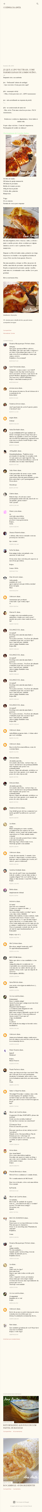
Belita (11, 889)
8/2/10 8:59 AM (13, 382)
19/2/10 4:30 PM (14, 883)
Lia (10, 824)
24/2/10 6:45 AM (14, 1044)
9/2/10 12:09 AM (14, 505)
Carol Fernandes (15, 367)
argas (11, 418)
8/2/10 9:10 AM (13, 398)
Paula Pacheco (14, 1069)
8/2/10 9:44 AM (13, 412)
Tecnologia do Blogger (22, 1502)
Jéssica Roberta (15, 532)
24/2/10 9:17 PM (14, 1063)
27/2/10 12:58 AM (14, 1144)
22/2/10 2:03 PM (14, 976)
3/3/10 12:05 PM (14, 1237)
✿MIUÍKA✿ (13, 957)
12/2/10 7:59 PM (13, 624)
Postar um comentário (11, 1339)
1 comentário (16, 1489)
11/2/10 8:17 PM (13, 571)
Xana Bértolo (14, 982)
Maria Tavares (14, 1050)
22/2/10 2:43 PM (14, 990)
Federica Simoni (15, 404)
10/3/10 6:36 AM (14, 1319)
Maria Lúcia (13, 511)
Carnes (13, 333)
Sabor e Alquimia (15, 1091)
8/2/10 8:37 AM (13, 361)
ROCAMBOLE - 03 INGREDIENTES (19, 1485)
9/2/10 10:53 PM (14, 526)
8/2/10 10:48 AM (14, 445)
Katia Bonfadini (14, 430)
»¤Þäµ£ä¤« (13, 451)
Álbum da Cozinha (15, 1112)
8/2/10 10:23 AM (14, 424)
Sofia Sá (12, 550)
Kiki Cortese (13, 943)
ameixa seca (13, 388)
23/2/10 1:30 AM (14, 1028)
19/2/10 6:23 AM (13, 864)
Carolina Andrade (15, 870)
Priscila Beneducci (15, 1172)
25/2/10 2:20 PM (14, 1085)
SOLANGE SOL (14, 630)
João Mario (13, 470)
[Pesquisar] (37, 3)
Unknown (12, 596)
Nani (11, 1325)
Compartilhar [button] (7, 330)
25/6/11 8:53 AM (13, 1334)
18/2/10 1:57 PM (13, 777)
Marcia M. (12, 612)
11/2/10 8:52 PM (13, 590)
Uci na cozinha (14, 996)
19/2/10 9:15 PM (13, 895)
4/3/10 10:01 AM (14, 1258)
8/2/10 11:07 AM (13, 464)
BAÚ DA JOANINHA (16, 1218)
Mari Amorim (14, 577)
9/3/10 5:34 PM (13, 1303)
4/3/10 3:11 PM (13, 1287)
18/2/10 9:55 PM (13, 846)
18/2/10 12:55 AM (14, 649)
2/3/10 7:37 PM (13, 1212)
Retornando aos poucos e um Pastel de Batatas (19, 1426)
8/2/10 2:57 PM (13, 488)
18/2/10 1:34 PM (13, 738)
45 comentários (17, 1431)
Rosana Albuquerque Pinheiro (20, 344)
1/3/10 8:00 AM (13, 1191)
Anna (11, 1150)
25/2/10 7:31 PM (13, 1106)
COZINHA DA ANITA (12, 7)
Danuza (12, 758)
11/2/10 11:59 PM (13, 606)
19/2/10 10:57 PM (14, 937)
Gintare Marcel (27, 1506)
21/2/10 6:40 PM (14, 951)
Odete (11, 494)
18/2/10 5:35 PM (13, 818)
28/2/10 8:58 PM (14, 1166)
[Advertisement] (21, 37)
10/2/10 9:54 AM (14, 544)
